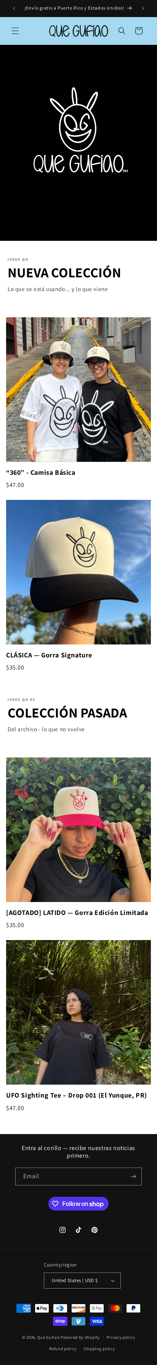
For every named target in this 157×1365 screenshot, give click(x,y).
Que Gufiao (48, 1337)
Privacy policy (121, 1337)
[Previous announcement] (14, 8)
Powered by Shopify (80, 1337)
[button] (15, 30)
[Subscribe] (133, 1176)
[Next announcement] (143, 8)
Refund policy (62, 1348)
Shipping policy (99, 1348)
